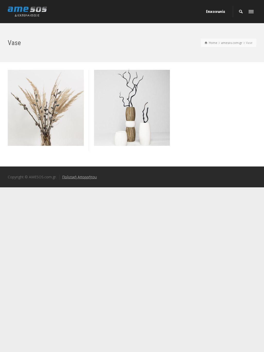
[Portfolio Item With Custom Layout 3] (139, 124)
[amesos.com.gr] (27, 11)
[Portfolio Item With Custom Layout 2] (52, 124)
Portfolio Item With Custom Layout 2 (45, 92)
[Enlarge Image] (38, 124)
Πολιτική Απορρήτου (79, 176)
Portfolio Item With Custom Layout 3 (131, 92)
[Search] (241, 11)
